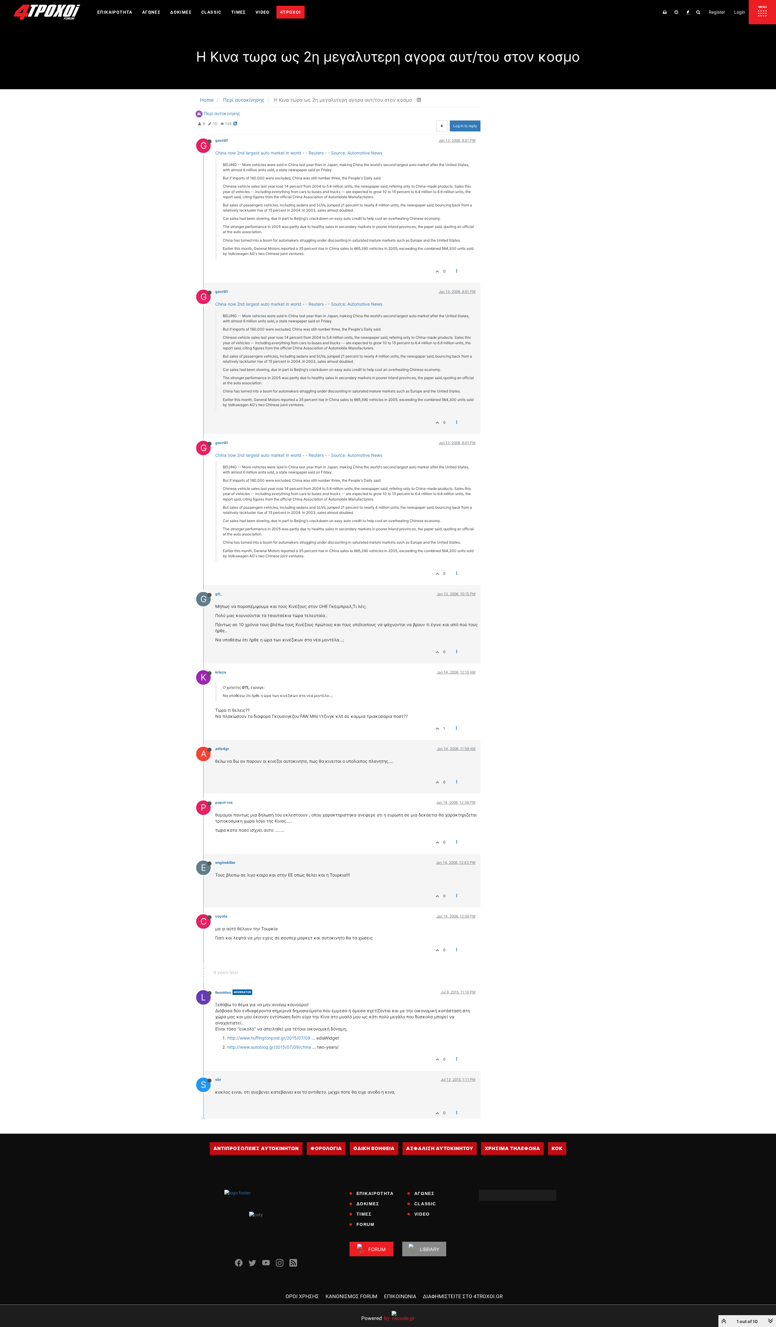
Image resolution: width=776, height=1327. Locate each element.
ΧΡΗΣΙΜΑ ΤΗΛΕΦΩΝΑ (512, 1148)
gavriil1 (221, 140)
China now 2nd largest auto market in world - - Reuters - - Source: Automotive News (298, 152)
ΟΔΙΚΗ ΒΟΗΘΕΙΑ (374, 1148)
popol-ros (224, 802)
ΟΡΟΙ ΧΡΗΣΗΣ (302, 1296)
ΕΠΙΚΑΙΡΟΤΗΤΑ (375, 1193)
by (375, 1318)
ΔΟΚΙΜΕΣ (367, 1203)
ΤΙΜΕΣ (364, 1214)
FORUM (365, 1224)
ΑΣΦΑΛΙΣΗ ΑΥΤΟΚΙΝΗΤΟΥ (439, 1148)
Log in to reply (465, 126)
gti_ (218, 594)
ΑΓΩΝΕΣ (424, 1193)
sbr (218, 1079)
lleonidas (223, 992)
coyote (221, 916)
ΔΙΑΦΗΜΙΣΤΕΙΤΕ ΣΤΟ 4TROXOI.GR (463, 1296)
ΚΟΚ (557, 1148)
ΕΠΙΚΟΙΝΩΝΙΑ (400, 1296)
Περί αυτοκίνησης (222, 113)
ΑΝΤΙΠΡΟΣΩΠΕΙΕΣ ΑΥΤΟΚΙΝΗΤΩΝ (256, 1148)
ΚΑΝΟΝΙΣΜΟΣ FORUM (351, 1296)
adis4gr (222, 748)
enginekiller (225, 862)
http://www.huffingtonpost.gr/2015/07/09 (268, 1037)
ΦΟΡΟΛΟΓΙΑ (326, 1148)
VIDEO (422, 1214)
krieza (220, 672)
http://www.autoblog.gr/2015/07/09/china (269, 1047)
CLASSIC (425, 1203)
